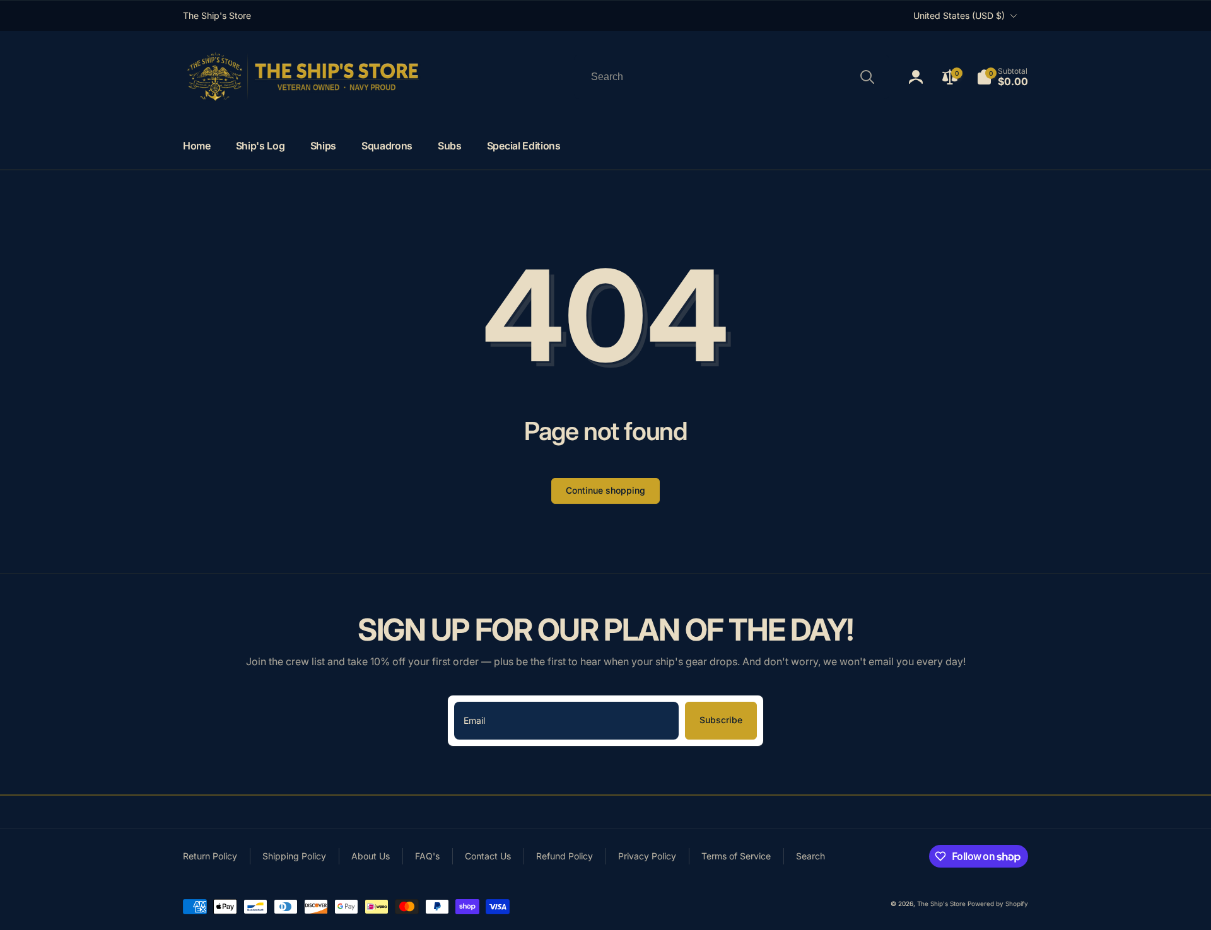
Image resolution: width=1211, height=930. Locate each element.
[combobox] (731, 77)
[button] (1002, 76)
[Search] (867, 77)
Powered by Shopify (998, 903)
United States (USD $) (959, 15)
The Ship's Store (941, 903)
